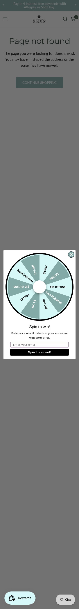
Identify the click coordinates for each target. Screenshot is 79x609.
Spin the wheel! (39, 352)
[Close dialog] (71, 254)
